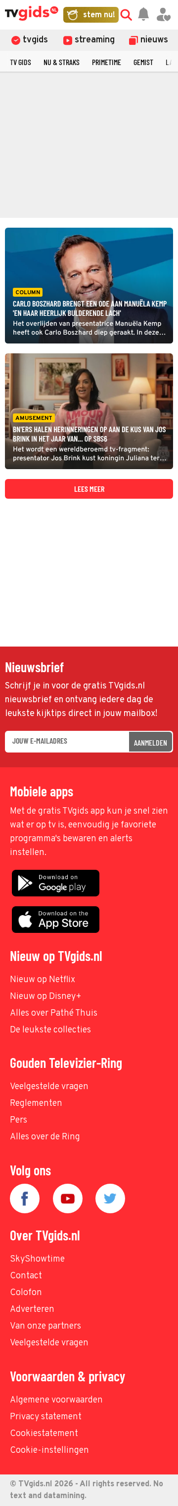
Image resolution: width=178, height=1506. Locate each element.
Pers (18, 1120)
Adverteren (32, 1309)
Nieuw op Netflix (42, 980)
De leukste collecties (50, 1030)
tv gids (20, 62)
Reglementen (36, 1103)
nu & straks (62, 62)
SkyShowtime (37, 1259)
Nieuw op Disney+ (46, 996)
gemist (143, 62)
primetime (106, 62)
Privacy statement (46, 1417)
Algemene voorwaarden (56, 1400)
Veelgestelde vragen (49, 1087)
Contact (26, 1276)
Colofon (26, 1293)
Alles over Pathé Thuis (53, 1013)
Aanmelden (150, 742)
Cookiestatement (44, 1433)
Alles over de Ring (45, 1137)
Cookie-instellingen (49, 1450)
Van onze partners (45, 1326)
